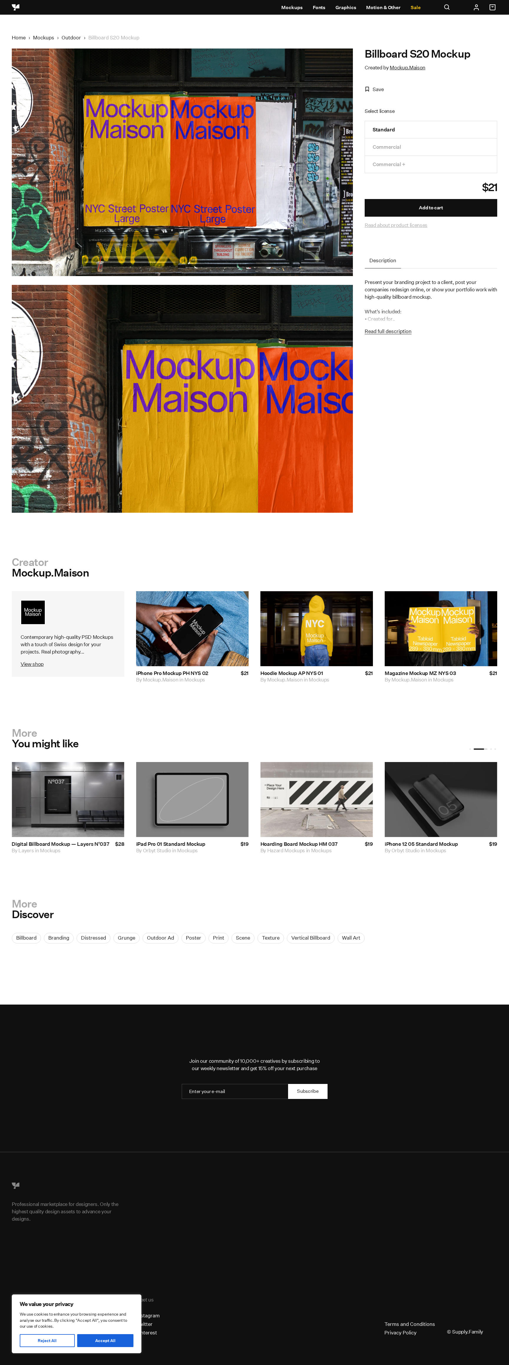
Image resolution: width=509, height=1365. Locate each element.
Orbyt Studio (33, 850)
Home (19, 37)
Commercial (387, 147)
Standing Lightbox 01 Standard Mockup (59, 844)
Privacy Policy (400, 1332)
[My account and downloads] (476, 7)
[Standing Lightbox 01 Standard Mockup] (68, 799)
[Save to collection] (236, 603)
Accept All (105, 1340)
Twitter (144, 1324)
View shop (32, 664)
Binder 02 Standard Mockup (169, 844)
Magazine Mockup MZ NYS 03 (420, 673)
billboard (26, 938)
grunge (126, 938)
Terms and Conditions (409, 1324)
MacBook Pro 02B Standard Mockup (427, 844)
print (218, 938)
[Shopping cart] (493, 7)
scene (243, 938)
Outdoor (71, 37)
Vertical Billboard (310, 938)
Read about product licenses (396, 225)
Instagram (148, 1315)
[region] (76, 1323)
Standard (384, 129)
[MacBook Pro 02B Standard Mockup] (441, 799)
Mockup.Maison (407, 67)
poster (193, 938)
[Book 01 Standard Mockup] (316, 799)
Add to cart (431, 207)
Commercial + (389, 164)
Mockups (292, 7)
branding (58, 938)
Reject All (47, 1340)
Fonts (319, 7)
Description (382, 260)
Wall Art (351, 938)
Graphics (346, 7)
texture (271, 938)
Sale (416, 7)
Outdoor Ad (160, 938)
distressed (93, 938)
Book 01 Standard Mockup (291, 844)
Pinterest (146, 1332)
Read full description (388, 331)
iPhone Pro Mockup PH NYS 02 (172, 673)
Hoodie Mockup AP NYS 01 (291, 673)
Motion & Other (383, 7)
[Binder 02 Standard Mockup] (192, 799)
